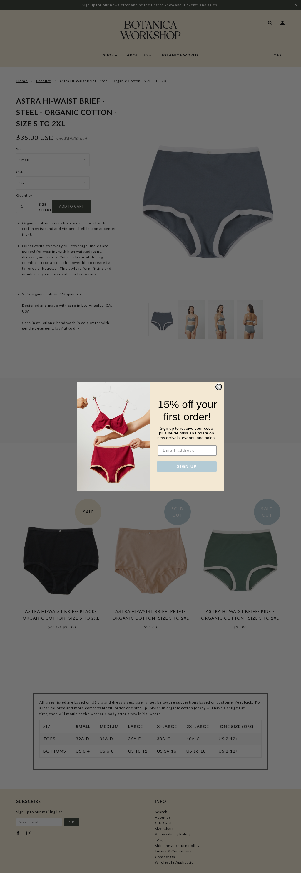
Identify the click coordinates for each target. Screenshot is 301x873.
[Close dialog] (219, 387)
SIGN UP (187, 466)
